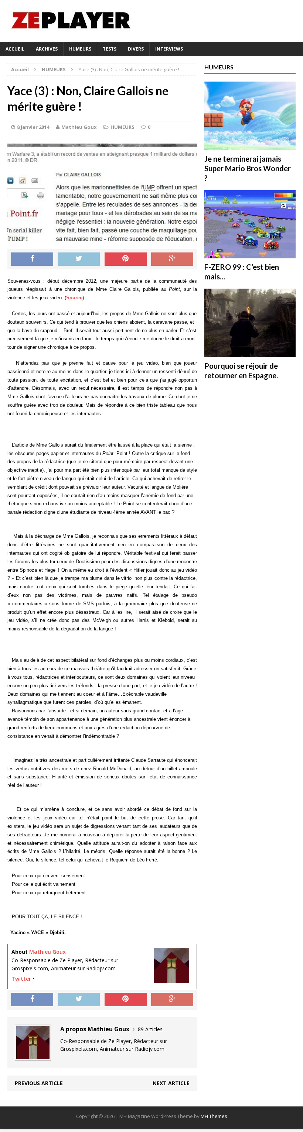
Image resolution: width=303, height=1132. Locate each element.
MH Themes (214, 1116)
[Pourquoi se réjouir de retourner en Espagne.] (250, 352)
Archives (47, 49)
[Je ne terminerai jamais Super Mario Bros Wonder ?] (250, 145)
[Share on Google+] (172, 259)
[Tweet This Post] (79, 259)
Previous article (39, 1083)
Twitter (21, 978)
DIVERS (136, 49)
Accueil (15, 49)
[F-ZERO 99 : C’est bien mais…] (250, 254)
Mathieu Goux (79, 127)
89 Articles (150, 1029)
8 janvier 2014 (33, 127)
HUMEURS (80, 49)
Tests (109, 49)
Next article (171, 1083)
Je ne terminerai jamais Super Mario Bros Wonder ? (247, 168)
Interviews (169, 49)
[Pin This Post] (126, 259)
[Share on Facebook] (32, 259)
